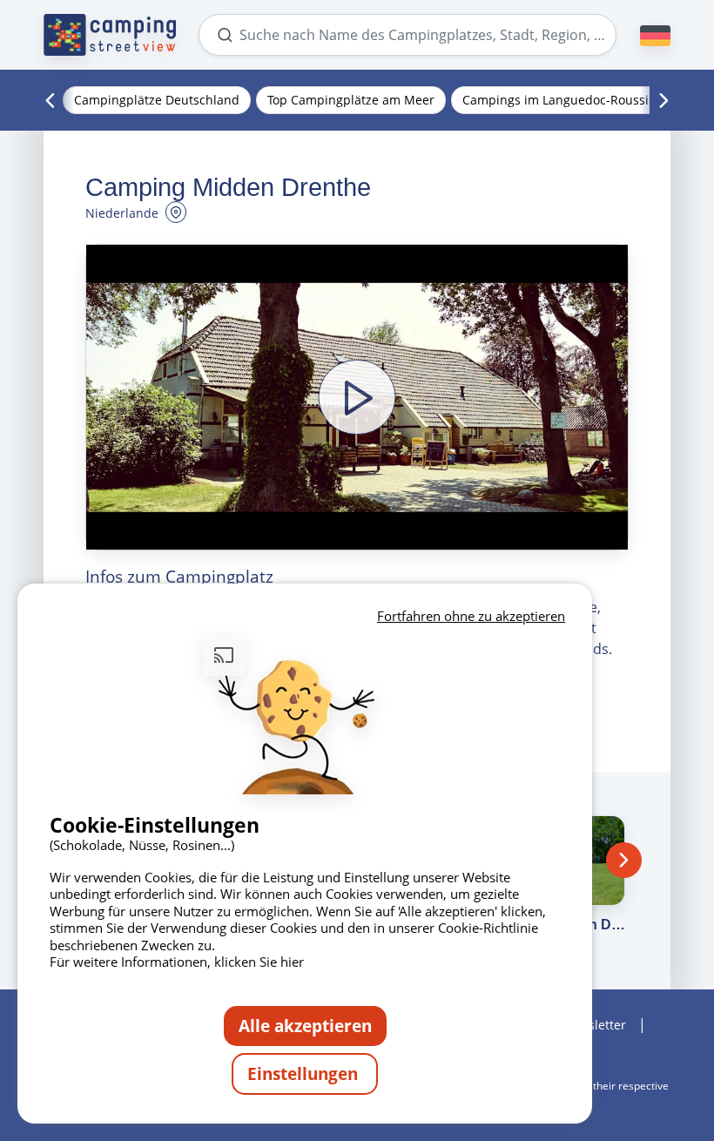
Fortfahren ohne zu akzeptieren (471, 616)
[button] (357, 397)
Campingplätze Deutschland (156, 99)
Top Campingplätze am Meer (350, 99)
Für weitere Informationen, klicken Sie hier (177, 961)
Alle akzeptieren (305, 1025)
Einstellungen (304, 1073)
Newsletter (594, 1024)
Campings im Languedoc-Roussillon (566, 99)
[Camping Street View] (110, 35)
